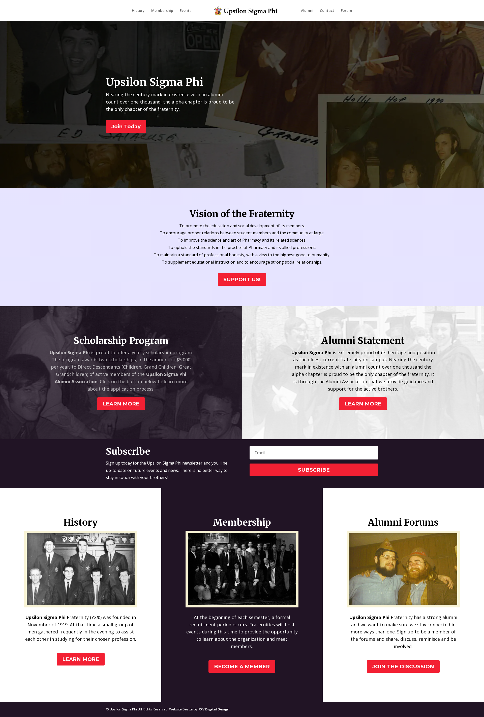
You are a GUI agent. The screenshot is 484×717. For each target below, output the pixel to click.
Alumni (307, 11)
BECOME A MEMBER (242, 666)
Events (185, 11)
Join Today (126, 126)
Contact (327, 11)
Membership (162, 11)
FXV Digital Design (213, 709)
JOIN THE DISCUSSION (403, 666)
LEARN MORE (121, 404)
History (138, 11)
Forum (346, 11)
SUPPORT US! (242, 279)
